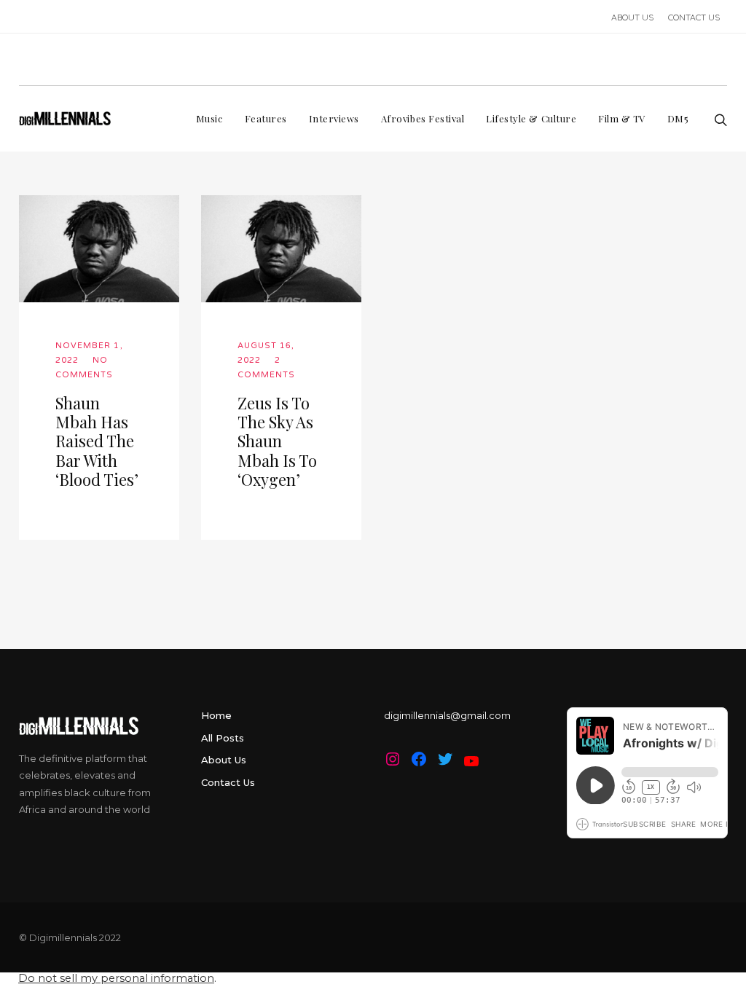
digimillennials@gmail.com (447, 715)
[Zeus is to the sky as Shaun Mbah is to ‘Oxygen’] (281, 248)
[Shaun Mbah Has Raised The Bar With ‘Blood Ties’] (99, 248)
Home (216, 715)
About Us (223, 760)
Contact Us (228, 782)
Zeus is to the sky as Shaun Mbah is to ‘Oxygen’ (277, 441)
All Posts (222, 738)
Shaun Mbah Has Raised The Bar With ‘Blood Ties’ (96, 441)
